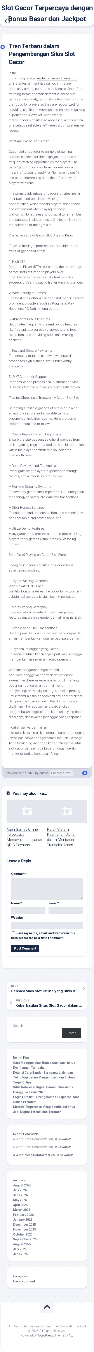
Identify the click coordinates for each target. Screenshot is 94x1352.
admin (43, 773)
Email (54, 903)
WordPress (45, 1335)
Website (17, 917)
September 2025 (25, 1239)
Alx (71, 1335)
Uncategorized (61, 773)
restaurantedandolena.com (57, 78)
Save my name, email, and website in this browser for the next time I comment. (43, 935)
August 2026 (22, 1185)
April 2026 (20, 1205)
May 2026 (20, 1200)
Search (18, 1025)
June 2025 (20, 1254)
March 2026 (21, 1210)
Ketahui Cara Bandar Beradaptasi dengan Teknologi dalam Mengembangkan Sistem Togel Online (44, 1077)
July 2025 (20, 1249)
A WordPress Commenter (31, 1155)
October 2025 (23, 1234)
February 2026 (23, 1215)
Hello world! (62, 1139)
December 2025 (24, 1224)
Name (16, 903)
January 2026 (22, 1219)
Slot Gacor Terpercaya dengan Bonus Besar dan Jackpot (47, 13)
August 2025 (22, 1244)
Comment (19, 874)
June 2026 (20, 1195)
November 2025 (24, 1229)
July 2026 (20, 1190)
